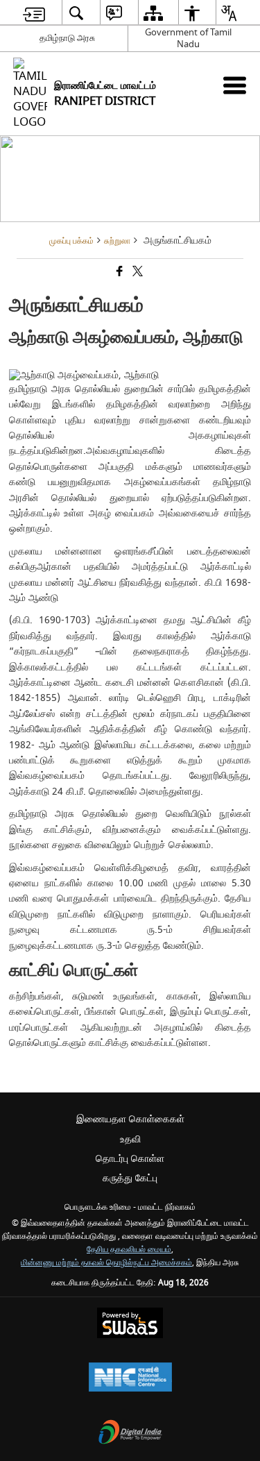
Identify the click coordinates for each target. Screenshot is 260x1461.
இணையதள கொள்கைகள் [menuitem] (130, 1119)
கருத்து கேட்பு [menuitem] (130, 1178)
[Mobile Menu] (235, 85)
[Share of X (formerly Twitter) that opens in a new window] (136, 272)
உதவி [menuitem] (130, 1139)
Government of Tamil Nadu (188, 38)
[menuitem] (34, 13)
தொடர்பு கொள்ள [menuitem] (130, 1158)
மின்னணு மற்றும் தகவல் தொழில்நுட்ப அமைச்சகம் (106, 1263)
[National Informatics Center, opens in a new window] (130, 1378)
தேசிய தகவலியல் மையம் (129, 1250)
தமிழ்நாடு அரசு (67, 37)
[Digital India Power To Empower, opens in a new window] (130, 1433)
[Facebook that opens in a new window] (118, 272)
